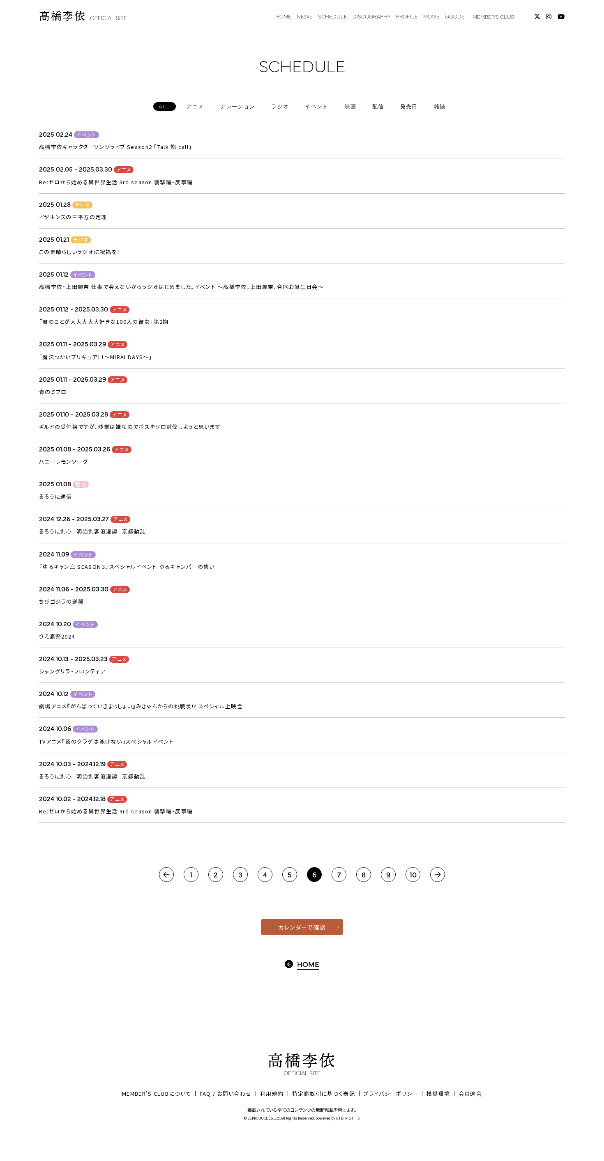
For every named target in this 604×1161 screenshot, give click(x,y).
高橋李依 (83, 16)
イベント (86, 134)
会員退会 (470, 1093)
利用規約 (272, 1093)
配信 (80, 484)
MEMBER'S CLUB (493, 16)
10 (413, 874)
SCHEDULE (332, 16)
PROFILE (407, 16)
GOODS (455, 16)
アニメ (123, 169)
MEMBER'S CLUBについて (156, 1093)
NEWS (305, 16)
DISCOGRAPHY (372, 16)
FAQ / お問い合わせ (226, 1093)
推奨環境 (438, 1093)
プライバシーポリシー (390, 1093)
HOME (283, 16)
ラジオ (82, 205)
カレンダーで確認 (301, 927)
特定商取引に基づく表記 (323, 1093)
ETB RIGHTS (348, 1118)
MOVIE (431, 16)
